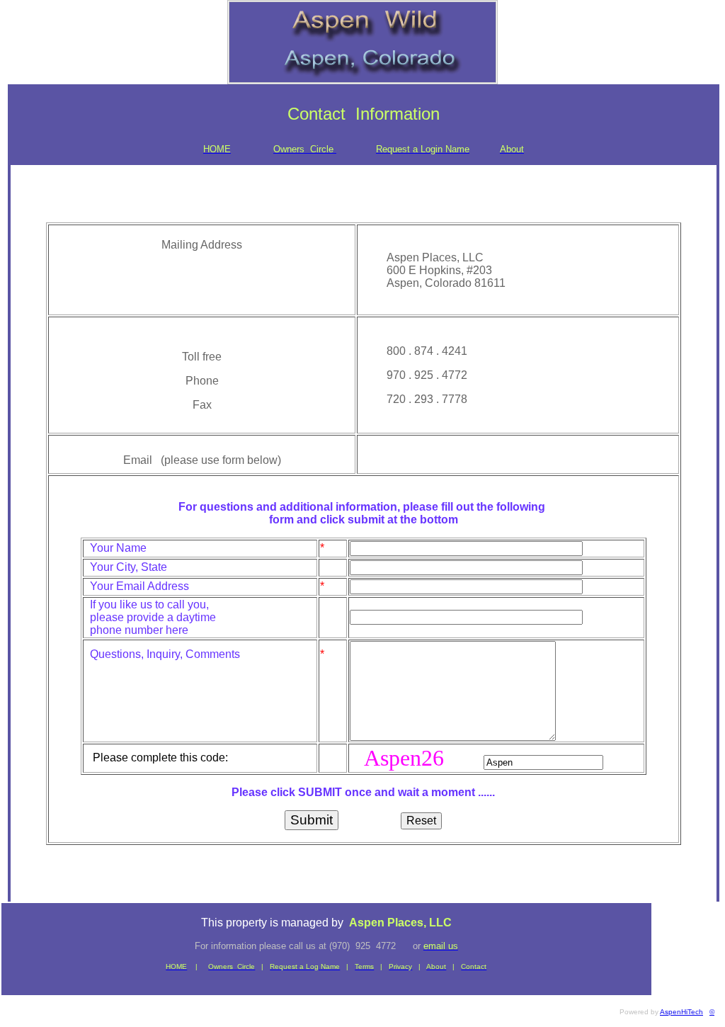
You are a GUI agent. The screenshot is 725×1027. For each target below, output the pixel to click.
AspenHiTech (681, 1012)
